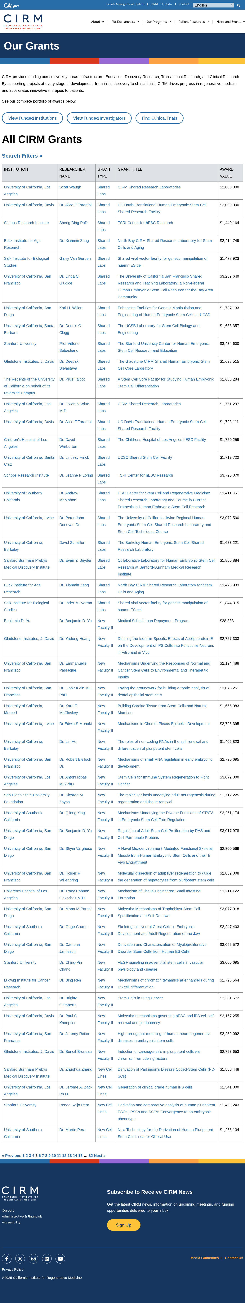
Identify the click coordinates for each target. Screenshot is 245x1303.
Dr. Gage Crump (73, 927)
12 (64, 1155)
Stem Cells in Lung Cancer (140, 998)
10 (54, 1155)
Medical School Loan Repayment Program (153, 621)
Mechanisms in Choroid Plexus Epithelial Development (164, 724)
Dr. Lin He (67, 741)
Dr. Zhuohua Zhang (75, 1069)
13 (70, 1155)
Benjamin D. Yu (17, 621)
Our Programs (157, 22)
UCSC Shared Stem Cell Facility (145, 457)
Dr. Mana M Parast (75, 909)
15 (80, 1155)
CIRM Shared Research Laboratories (149, 187)
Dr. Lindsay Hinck (74, 457)
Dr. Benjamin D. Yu (75, 621)
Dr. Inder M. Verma (75, 603)
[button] (238, 5)
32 (91, 1155)
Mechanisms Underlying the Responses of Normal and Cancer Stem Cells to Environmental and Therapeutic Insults (164, 670)
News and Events (228, 22)
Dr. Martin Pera (72, 1130)
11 (59, 1155)
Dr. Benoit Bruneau (75, 1051)
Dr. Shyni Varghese (75, 848)
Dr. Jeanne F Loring (76, 475)
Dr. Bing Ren (70, 980)
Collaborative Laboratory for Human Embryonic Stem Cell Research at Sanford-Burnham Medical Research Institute (166, 567)
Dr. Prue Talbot (72, 379)
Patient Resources (192, 22)
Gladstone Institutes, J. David (29, 361)
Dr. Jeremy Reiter (74, 1034)
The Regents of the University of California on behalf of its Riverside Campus (29, 386)
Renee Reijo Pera (74, 1105)
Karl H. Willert (71, 308)
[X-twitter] (20, 1259)
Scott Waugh (70, 187)
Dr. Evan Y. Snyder (75, 560)
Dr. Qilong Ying (72, 813)
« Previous (11, 1155)
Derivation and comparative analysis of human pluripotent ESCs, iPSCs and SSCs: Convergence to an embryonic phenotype (166, 1112)
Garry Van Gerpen (75, 258)
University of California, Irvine (29, 518)
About (95, 22)
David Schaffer (71, 542)
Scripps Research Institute (26, 223)
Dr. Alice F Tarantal (75, 205)
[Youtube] (60, 1259)
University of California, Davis (29, 205)
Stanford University (20, 343)
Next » (99, 1155)
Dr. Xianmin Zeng (74, 240)
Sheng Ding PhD (73, 223)
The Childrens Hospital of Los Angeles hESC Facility (162, 439)
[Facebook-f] (6, 1259)
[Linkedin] (47, 1259)
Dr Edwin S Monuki (75, 724)
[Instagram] (33, 1259)
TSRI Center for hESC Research (145, 223)
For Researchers (123, 22)
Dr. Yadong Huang (75, 638)
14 (75, 1155)
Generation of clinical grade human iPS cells (155, 1087)
